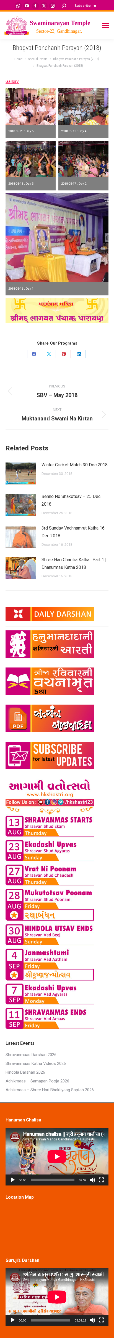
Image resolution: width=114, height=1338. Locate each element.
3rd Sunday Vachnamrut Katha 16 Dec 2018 (73, 531)
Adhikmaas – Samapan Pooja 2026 (37, 1081)
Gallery (12, 81)
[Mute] (92, 1180)
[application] (57, 1156)
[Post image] (21, 473)
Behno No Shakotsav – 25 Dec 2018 (71, 500)
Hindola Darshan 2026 (25, 1072)
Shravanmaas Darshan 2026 (31, 1054)
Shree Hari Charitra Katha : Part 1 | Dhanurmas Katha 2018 (74, 563)
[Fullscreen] (101, 1180)
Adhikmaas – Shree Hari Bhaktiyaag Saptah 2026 (50, 1089)
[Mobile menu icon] (105, 25)
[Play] (12, 1180)
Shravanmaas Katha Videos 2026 (36, 1063)
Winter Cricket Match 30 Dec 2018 (75, 464)
